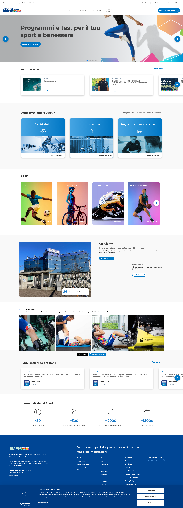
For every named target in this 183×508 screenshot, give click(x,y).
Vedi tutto (157, 69)
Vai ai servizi (45, 222)
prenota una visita (167, 10)
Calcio (103, 461)
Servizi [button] (82, 10)
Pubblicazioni (96, 10)
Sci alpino (104, 481)
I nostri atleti (166, 3)
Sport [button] (70, 10)
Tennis (103, 485)
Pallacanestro (105, 471)
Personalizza (149, 496)
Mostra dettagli (43, 502)
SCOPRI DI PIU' (106, 258)
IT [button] (176, 3)
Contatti (155, 3)
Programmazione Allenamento (82, 469)
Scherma (104, 478)
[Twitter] (157, 460)
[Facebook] (149, 460)
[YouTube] (153, 460)
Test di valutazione (83, 464)
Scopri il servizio (57, 155)
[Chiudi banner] (167, 488)
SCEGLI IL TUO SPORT (30, 44)
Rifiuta (150, 503)
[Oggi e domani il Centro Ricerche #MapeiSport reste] (110, 333)
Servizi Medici (81, 461)
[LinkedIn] (164, 460)
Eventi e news (109, 10)
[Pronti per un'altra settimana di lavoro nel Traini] (73, 333)
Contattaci (139, 275)
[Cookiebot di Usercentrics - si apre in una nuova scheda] (25, 504)
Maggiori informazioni (92, 451)
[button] (177, 39)
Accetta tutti (150, 490)
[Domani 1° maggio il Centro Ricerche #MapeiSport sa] (37, 333)
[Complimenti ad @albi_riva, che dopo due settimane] (146, 333)
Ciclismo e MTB (106, 464)
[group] (52, 85)
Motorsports (105, 468)
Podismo (104, 475)
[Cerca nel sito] (156, 10)
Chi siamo (145, 3)
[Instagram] (160, 460)
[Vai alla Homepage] (23, 10)
